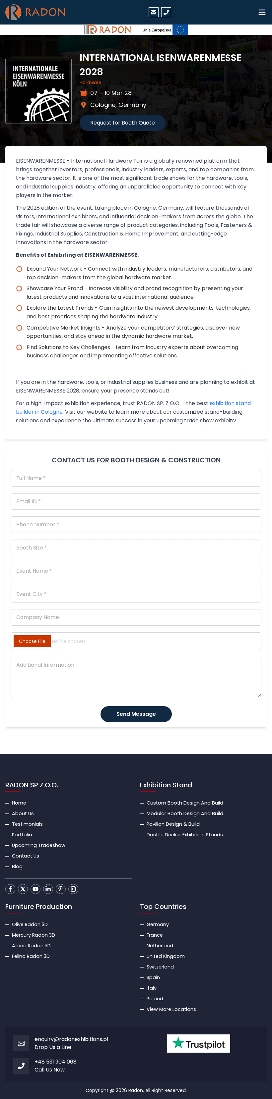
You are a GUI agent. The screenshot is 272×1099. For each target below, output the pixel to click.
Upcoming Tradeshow (38, 845)
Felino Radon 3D (31, 956)
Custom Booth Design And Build (185, 803)
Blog (17, 866)
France (155, 935)
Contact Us (25, 856)
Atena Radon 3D (31, 945)
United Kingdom (166, 956)
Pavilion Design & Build (173, 824)
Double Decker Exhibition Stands (185, 834)
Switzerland (160, 967)
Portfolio (22, 834)
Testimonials (27, 824)
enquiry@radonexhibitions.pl (71, 1039)
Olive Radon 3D (30, 924)
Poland (155, 998)
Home (19, 803)
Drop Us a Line (52, 1047)
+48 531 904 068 (55, 1062)
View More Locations (171, 1009)
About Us (23, 813)
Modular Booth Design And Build (185, 813)
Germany (158, 924)
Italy (152, 988)
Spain (153, 977)
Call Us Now (49, 1069)
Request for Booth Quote (122, 123)
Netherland (160, 945)
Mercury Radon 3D (33, 935)
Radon (135, 1090)
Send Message (136, 714)
